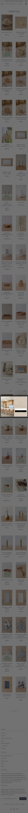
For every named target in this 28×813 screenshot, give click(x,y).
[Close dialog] (26, 397)
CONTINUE (20, 411)
